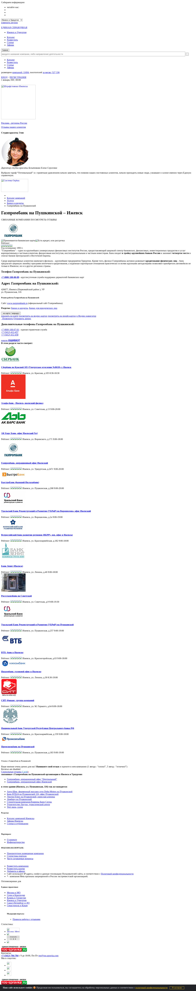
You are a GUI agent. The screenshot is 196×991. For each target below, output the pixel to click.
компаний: (20, 72)
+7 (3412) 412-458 (9, 335)
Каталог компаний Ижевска (20, 818)
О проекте (12, 839)
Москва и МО (14, 892)
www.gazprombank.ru (17, 303)
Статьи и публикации (17, 823)
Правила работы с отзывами (26, 919)
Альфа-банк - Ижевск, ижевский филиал (22, 403)
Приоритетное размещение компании (25, 853)
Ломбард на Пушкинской (19, 799)
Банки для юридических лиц (43, 308)
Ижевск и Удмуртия (16, 32)
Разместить (12, 40)
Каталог (11, 37)
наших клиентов (13, 127)
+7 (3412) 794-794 (9, 955)
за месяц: (51, 72)
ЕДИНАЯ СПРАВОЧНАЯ (14, 27)
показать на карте (9, 316)
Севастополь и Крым (17, 905)
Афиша (10, 45)
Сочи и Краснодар (16, 895)
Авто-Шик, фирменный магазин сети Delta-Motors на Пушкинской (39, 791)
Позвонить (7, 318)
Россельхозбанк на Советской (16, 596)
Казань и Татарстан (16, 898)
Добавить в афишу (16, 871)
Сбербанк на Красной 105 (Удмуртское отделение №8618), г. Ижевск (36, 367)
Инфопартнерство (16, 842)
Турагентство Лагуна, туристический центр (28, 804)
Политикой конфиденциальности (117, 874)
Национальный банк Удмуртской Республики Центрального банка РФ (37, 728)
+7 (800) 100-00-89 (10, 277)
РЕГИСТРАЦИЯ (18, 77)
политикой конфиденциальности (151, 987)
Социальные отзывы (15, 772)
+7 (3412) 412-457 (9, 332)
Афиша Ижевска (15, 821)
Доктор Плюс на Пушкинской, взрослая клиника (31, 796)
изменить (9, 22)
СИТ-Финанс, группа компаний (17, 700)
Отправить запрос (22, 318)
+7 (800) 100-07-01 (10, 329)
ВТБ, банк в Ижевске (12, 652)
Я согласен (177, 988)
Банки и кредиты (15, 203)
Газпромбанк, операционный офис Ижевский (24, 463)
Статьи (10, 42)
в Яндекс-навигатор (86, 316)
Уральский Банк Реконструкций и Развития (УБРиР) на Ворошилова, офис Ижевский (46, 511)
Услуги (10, 200)
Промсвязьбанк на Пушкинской (17, 746)
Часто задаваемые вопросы (20, 858)
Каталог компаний (16, 198)
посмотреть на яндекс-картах (33, 316)
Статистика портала (17, 856)
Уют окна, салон (15, 807)
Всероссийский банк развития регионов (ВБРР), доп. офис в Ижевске (37, 535)
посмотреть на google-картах (62, 316)
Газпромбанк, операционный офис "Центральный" (32, 779)
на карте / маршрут (11, 313)
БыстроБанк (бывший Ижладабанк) (20, 482)
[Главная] (7, 195)
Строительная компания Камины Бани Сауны (29, 802)
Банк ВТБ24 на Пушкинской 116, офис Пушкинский (33, 794)
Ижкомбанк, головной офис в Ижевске (21, 671)
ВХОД (4, 77)
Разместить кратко (16, 868)
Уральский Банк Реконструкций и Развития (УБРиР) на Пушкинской (37, 624)
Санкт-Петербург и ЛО (18, 903)
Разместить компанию (18, 866)
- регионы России (14, 123)
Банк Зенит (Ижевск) (12, 566)
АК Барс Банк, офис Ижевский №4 (19, 433)
